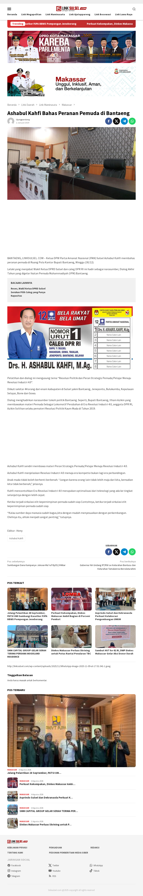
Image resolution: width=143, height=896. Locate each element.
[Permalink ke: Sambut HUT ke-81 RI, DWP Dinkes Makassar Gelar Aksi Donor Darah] (115, 636)
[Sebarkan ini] (108, 121)
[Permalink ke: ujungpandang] (10, 121)
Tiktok (96, 870)
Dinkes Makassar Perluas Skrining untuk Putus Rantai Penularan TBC (71, 652)
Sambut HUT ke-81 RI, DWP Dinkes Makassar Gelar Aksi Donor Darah (114, 652)
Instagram (16, 870)
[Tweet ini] (116, 121)
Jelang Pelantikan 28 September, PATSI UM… (34, 773)
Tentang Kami (15, 852)
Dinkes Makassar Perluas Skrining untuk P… (46, 824)
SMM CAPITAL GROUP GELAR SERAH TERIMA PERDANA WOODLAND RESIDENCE (26, 653)
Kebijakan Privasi (17, 847)
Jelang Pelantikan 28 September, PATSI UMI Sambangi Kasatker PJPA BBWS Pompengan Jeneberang (27, 616)
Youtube (56, 870)
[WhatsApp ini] (132, 121)
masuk (22, 680)
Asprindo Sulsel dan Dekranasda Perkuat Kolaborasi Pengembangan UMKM (113, 616)
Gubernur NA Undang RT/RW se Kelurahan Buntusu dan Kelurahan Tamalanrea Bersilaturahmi (108, 565)
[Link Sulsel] (71, 8)
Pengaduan (55, 847)
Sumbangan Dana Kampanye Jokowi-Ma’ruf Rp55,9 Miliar (36, 563)
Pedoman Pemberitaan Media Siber (68, 852)
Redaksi (95, 847)
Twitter (55, 865)
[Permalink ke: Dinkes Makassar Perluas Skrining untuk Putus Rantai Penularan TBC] (71, 636)
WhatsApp (98, 865)
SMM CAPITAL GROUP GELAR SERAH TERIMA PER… (49, 811)
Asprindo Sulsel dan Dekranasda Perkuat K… (46, 797)
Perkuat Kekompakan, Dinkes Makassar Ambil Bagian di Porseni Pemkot (70, 616)
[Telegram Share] (124, 121)
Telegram (15, 876)
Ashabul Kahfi (16, 538)
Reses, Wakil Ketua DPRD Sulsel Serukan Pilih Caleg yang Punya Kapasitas (28, 292)
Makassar (12, 770)
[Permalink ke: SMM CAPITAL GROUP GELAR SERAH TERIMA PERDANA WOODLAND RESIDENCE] (27, 636)
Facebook (16, 865)
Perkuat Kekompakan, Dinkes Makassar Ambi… (47, 784)
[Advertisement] (71, 229)
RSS (54, 876)
